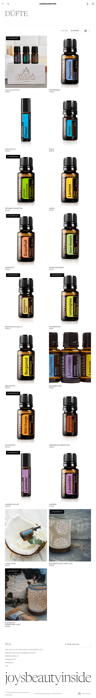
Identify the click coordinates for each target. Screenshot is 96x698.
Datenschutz (10, 659)
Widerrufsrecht (12, 656)
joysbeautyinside (16, 692)
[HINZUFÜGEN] (87, 84)
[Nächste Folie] (43, 61)
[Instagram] (79, 693)
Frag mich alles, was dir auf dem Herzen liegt (24, 650)
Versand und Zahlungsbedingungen (20, 653)
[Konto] (87, 3)
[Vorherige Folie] (8, 61)
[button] (76, 31)
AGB (6, 666)
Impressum (9, 663)
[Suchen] (8, 3)
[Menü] (3, 4)
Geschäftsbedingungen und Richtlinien (48, 694)
